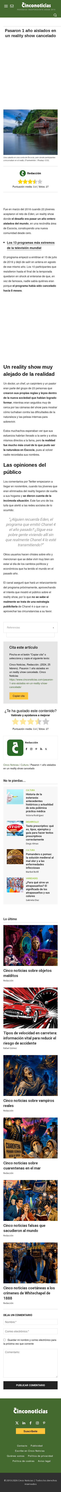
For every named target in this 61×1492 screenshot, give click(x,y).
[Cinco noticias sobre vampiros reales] (30, 1075)
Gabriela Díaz (32, 900)
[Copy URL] (43, 198)
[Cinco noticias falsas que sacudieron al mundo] (30, 1200)
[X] (20, 198)
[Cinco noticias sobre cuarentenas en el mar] (30, 1138)
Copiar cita (19, 695)
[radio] (15, 722)
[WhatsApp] (35, 198)
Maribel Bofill (32, 871)
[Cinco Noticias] (30, 1411)
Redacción (34, 173)
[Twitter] (16, 1423)
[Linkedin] (23, 1423)
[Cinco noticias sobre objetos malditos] (30, 945)
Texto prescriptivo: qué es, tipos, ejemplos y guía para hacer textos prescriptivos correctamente (40, 832)
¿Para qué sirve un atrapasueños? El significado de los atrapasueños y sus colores (38, 889)
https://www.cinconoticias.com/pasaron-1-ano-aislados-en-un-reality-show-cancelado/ (31, 683)
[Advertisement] (30, 73)
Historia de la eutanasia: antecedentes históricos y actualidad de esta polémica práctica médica (39, 803)
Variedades (32, 878)
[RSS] (41, 748)
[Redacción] (23, 173)
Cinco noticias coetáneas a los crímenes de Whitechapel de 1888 (29, 1293)
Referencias (13, 627)
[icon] (11, 6)
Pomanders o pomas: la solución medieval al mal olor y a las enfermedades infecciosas (40, 861)
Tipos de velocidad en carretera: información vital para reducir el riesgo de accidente (30, 1038)
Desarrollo (32, 822)
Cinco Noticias (11, 764)
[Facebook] (28, 198)
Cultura (24, 764)
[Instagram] (31, 748)
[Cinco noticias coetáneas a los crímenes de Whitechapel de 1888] (30, 1262)
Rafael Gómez (10, 1048)
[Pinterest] (36, 748)
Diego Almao (32, 843)
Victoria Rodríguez (35, 815)
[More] (51, 198)
